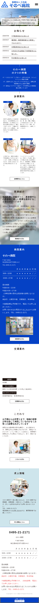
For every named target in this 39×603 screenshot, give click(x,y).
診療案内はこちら (19, 179)
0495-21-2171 (21, 312)
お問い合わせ (17, 510)
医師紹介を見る (19, 238)
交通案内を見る (19, 401)
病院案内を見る (19, 339)
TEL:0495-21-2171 (9, 265)
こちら (26, 309)
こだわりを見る (19, 459)
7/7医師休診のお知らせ (20, 36)
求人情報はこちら (19, 522)
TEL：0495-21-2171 (16, 589)
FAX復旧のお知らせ (19, 58)
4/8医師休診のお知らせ (20, 47)
